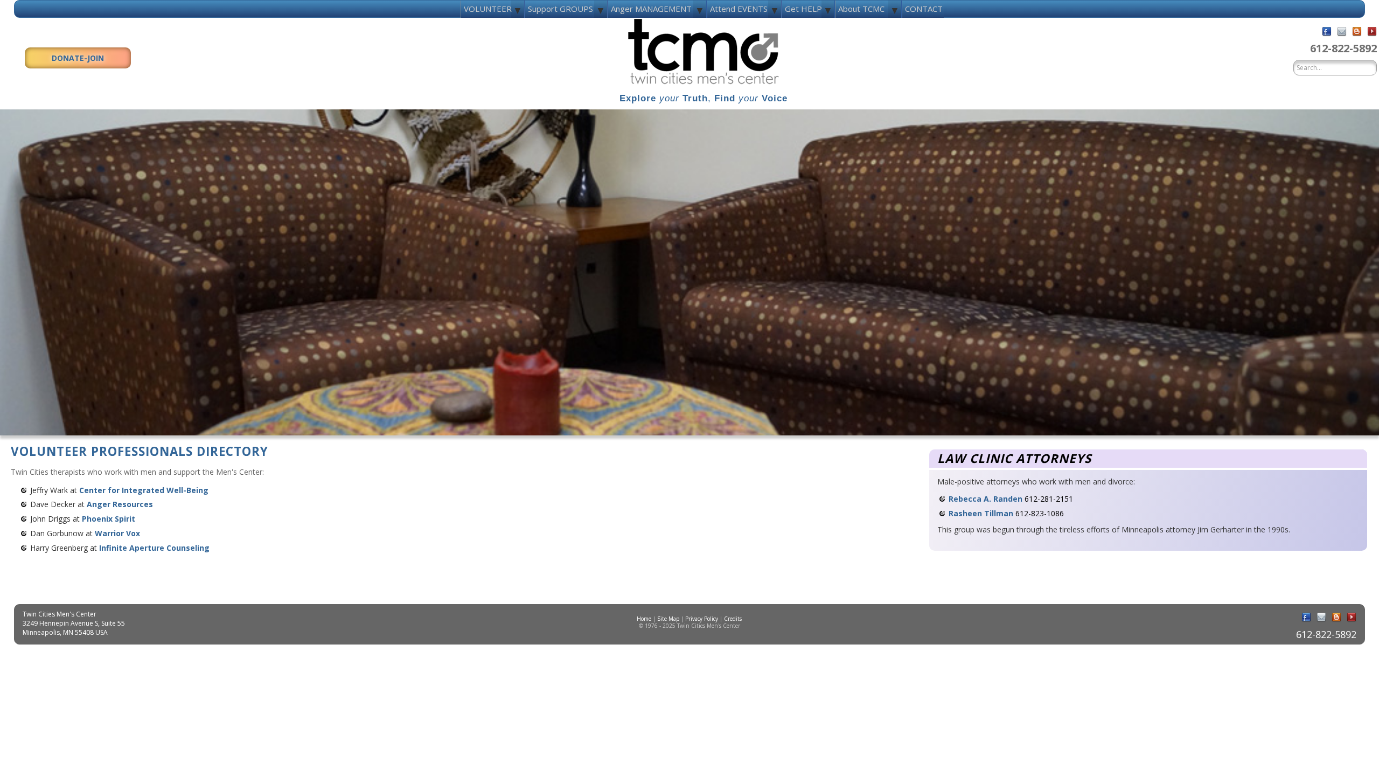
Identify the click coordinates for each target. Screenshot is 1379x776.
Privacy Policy (701, 618)
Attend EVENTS (739, 8)
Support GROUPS (560, 8)
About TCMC (861, 8)
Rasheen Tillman (981, 513)
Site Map (668, 618)
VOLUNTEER (488, 8)
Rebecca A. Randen (985, 499)
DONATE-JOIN (78, 58)
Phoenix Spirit (108, 519)
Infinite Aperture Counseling (154, 548)
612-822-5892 (1343, 48)
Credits (733, 618)
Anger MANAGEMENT (651, 8)
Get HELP (803, 8)
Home (644, 618)
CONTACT (924, 8)
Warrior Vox (117, 533)
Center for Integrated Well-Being (143, 490)
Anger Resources (120, 504)
